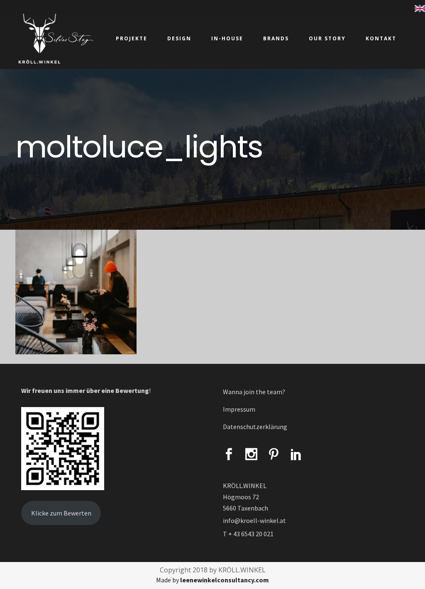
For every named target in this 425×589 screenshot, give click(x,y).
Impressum (239, 409)
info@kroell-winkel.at (254, 520)
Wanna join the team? (254, 392)
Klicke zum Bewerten (61, 513)
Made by (212, 580)
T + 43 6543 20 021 (248, 534)
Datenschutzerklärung (255, 426)
